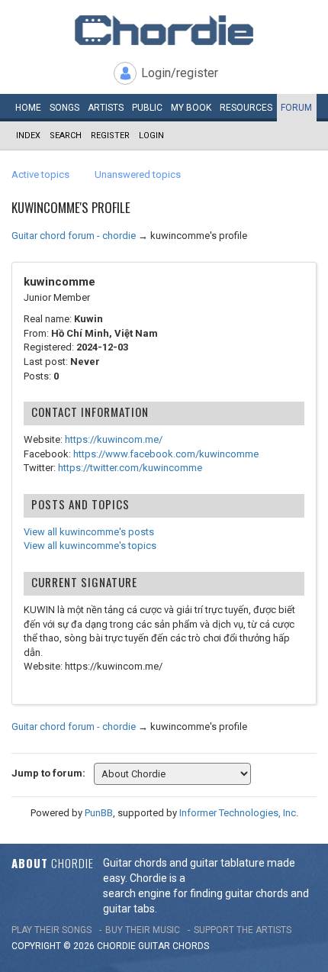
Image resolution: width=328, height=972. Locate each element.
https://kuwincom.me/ (113, 439)
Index (28, 135)
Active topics (40, 174)
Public (147, 107)
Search (66, 135)
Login (151, 135)
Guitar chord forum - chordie (73, 235)
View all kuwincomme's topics (90, 545)
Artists (106, 107)
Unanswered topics (138, 174)
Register (110, 135)
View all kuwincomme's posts (89, 532)
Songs (64, 107)
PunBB (99, 813)
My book (191, 107)
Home (28, 107)
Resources (246, 107)
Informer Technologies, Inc (237, 813)
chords (190, 946)
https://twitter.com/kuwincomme (130, 467)
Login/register (179, 73)
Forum (296, 107)
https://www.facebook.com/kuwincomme (166, 454)
